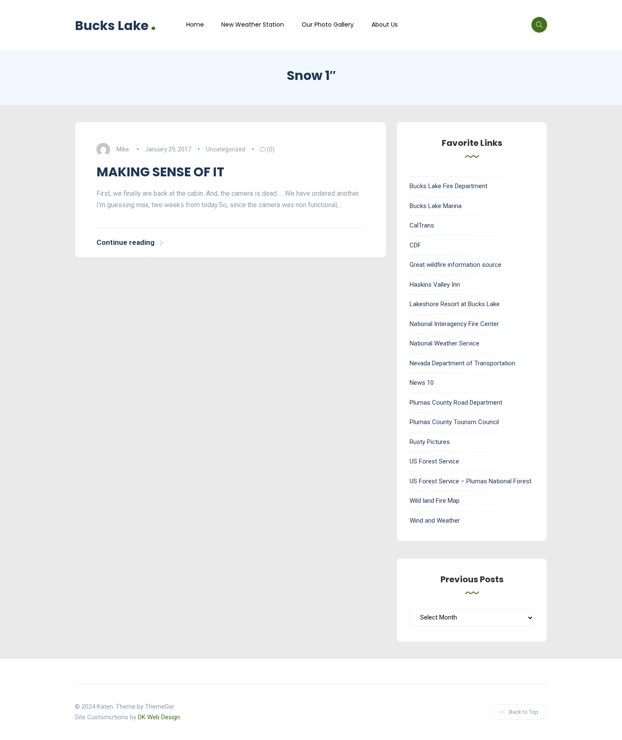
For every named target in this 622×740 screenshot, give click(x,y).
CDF (415, 245)
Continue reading (125, 242)
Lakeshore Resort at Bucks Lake (455, 304)
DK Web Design (159, 717)
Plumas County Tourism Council (454, 422)
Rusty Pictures (430, 442)
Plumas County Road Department (456, 402)
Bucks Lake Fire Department (448, 186)
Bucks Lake (115, 24)
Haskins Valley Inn (435, 284)
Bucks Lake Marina (436, 206)
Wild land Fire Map (435, 500)
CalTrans (422, 225)
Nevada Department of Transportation (462, 363)
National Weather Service (444, 343)
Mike (122, 149)
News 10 (422, 382)
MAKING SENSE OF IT (160, 172)
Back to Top (523, 712)
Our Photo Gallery (328, 24)
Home (195, 24)
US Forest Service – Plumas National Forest (470, 481)
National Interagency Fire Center (454, 324)
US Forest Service (434, 461)
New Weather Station (252, 24)
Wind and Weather (435, 520)
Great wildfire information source (455, 265)
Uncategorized (225, 149)
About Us (385, 24)
